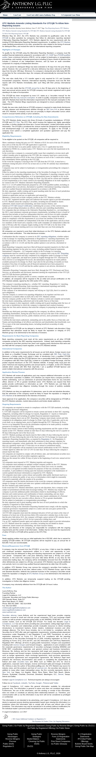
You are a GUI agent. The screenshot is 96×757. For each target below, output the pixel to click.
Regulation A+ (46, 439)
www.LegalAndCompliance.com (14, 610)
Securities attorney (9, 615)
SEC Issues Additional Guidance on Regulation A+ (29, 719)
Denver (60, 674)
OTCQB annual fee (32, 88)
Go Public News (63, 728)
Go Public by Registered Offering (41, 728)
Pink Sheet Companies (60, 741)
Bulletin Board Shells (84, 744)
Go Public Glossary (59, 744)
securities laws (23, 662)
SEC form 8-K (51, 109)
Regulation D (8, 746)
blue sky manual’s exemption (24, 98)
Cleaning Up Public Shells (37, 742)
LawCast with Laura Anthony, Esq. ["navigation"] (41, 15)
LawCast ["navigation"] (17, 15)
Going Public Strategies (36, 735)
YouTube (31, 683)
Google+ (39, 683)
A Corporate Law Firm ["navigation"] (70, 15)
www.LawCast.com (9, 612)
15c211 (30, 746)
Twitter (55, 683)
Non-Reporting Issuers (52, 28)
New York (6, 672)
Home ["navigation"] (5, 15)
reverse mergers (19, 645)
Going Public (7, 726)
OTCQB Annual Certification (21, 206)
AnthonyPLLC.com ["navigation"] (11, 18)
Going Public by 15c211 (84, 726)
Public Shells (8, 744)
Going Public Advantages (12, 735)
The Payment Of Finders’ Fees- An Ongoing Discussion (50, 721)
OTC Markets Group (36, 574)
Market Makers (33, 739)
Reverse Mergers (58, 734)
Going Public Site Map (84, 746)
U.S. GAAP (50, 55)
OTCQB (25, 33)
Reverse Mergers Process (13, 740)
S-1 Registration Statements (84, 735)
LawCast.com (42, 668)
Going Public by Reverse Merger (59, 726)
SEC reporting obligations (46, 236)
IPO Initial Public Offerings (85, 740)
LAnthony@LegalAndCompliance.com (16, 608)
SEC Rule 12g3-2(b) (62, 354)
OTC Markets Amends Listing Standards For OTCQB (19, 31)
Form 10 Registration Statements (60, 738)
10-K (4, 309)
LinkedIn (24, 683)
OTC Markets (64, 28)
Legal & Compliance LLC (18, 680)
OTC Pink (16, 122)
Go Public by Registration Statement (29, 726)
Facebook (16, 683)
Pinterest (46, 683)
